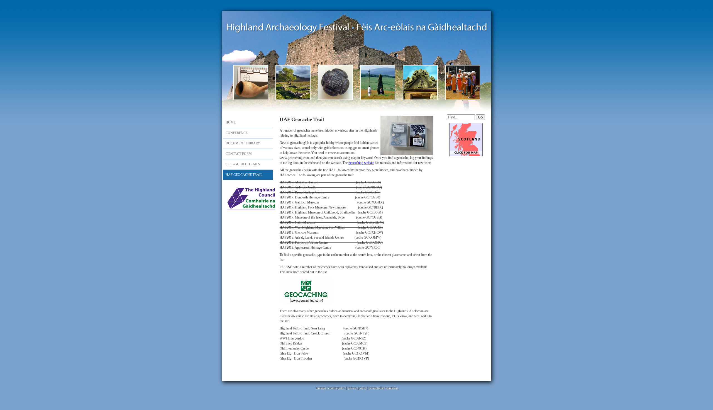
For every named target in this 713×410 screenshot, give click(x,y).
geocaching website (361, 163)
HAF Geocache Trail (244, 175)
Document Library (243, 143)
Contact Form (239, 154)
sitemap (321, 388)
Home (231, 122)
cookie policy (336, 388)
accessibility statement (382, 388)
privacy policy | (358, 388)
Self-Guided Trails (243, 164)
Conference (237, 133)
